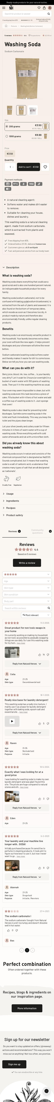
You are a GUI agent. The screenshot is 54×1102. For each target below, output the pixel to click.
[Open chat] (46, 1091)
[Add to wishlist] (45, 167)
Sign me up (14, 1064)
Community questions (41, 531)
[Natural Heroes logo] (11, 7)
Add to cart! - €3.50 (29, 166)
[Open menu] (5, 8)
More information (27, 1008)
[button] (36, 126)
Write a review (27, 562)
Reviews (14, 531)
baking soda (22, 301)
